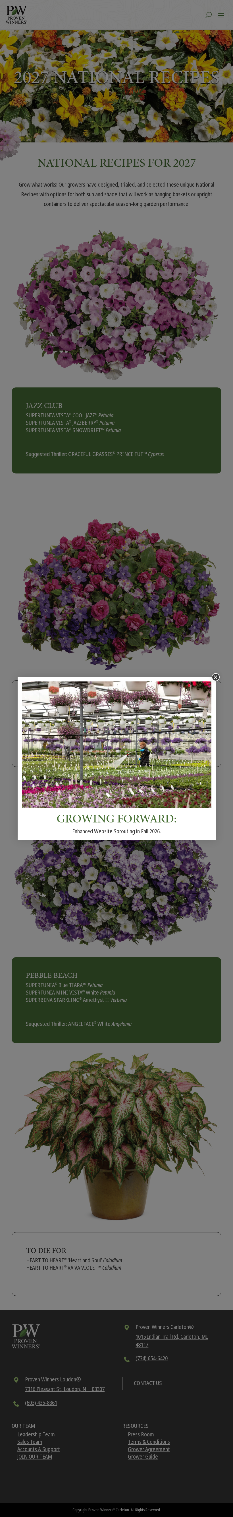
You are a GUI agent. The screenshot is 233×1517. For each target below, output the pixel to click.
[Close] (216, 677)
